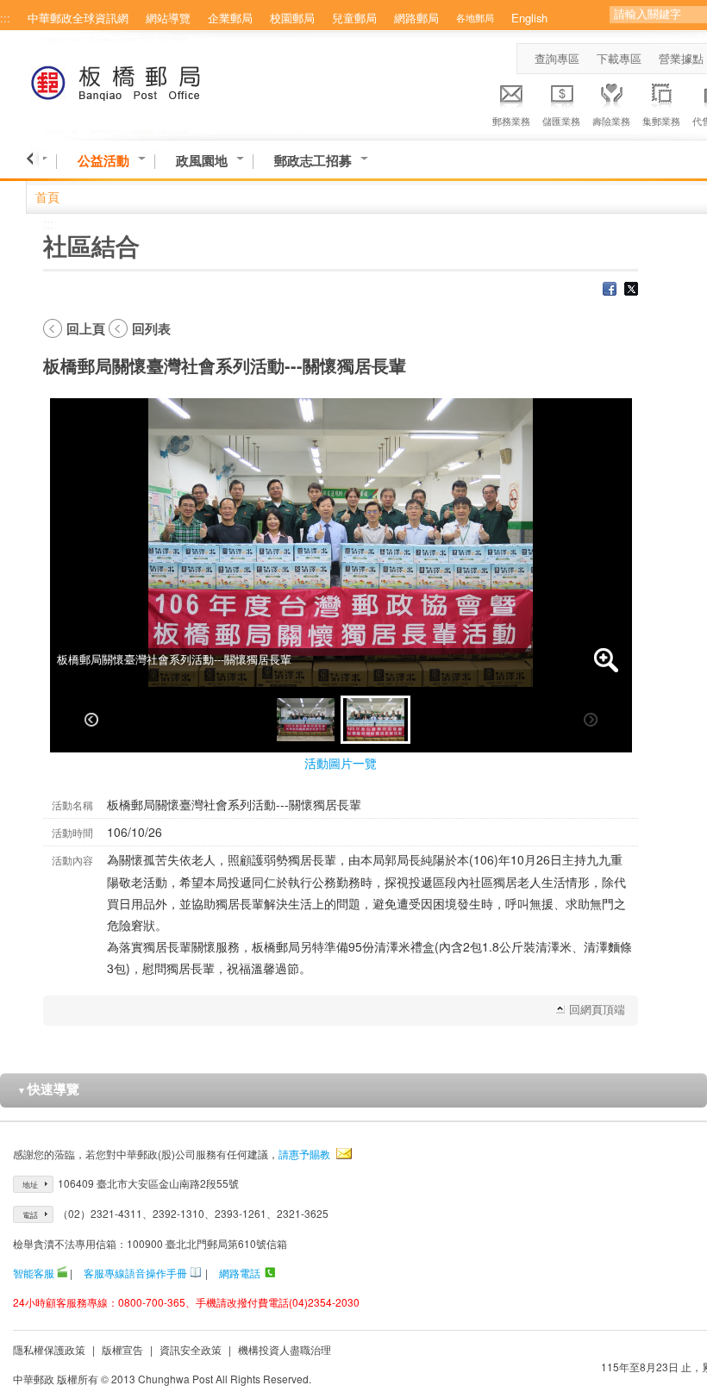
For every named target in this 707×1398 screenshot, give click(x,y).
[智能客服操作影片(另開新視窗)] (62, 1272)
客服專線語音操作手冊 (135, 1272)
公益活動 (103, 160)
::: (5, 17)
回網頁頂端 (597, 1008)
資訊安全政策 (191, 1349)
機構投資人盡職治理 (284, 1349)
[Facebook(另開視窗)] (609, 290)
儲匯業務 (561, 121)
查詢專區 (557, 58)
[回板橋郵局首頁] (147, 79)
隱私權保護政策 (49, 1349)
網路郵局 (416, 17)
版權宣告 (122, 1349)
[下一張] (591, 719)
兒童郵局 (354, 17)
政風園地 (202, 160)
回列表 (151, 328)
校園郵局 (292, 17)
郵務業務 (511, 121)
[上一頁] (32, 158)
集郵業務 (661, 121)
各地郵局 (475, 17)
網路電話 (239, 1272)
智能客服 (33, 1272)
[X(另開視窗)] (631, 290)
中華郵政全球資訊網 (78, 17)
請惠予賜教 (304, 1153)
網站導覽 (168, 17)
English (529, 17)
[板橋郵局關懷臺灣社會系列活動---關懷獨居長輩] (306, 720)
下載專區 (619, 58)
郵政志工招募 (313, 160)
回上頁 (85, 328)
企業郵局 (230, 17)
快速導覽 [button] (48, 1088)
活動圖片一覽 (340, 762)
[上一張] (91, 719)
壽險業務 (611, 121)
